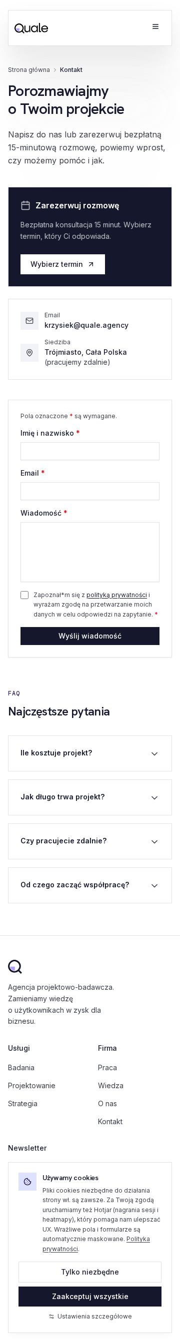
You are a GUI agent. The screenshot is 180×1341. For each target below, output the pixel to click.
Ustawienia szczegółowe (95, 1316)
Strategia (23, 1103)
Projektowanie (32, 1085)
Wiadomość (44, 513)
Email (32, 473)
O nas (107, 1103)
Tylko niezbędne (90, 1272)
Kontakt (110, 1121)
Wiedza (111, 1085)
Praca (107, 1067)
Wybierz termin (56, 264)
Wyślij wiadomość (90, 636)
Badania (21, 1067)
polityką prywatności (116, 595)
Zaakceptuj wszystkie (90, 1296)
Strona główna (29, 69)
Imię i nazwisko (50, 433)
